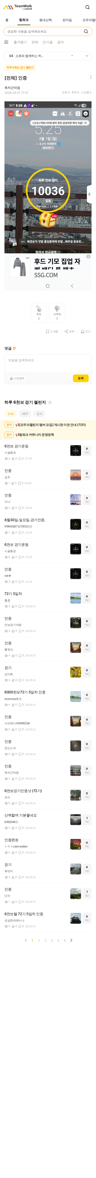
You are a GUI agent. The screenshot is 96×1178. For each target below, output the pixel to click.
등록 (81, 378)
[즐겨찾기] (50, 402)
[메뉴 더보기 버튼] (6, 42)
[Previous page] (26, 940)
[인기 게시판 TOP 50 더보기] (87, 56)
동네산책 (45, 20)
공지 (39, 414)
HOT (25, 414)
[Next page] (71, 940)
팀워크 (24, 20)
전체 (11, 414)
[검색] (87, 7)
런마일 (67, 20)
